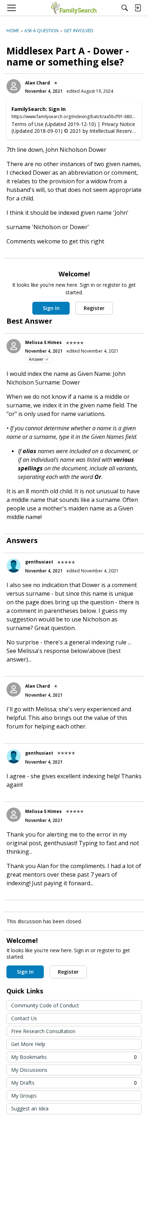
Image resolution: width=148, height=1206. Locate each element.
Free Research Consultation (43, 1031)
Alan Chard (37, 83)
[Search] (124, 8)
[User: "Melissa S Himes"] (13, 346)
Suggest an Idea (29, 1108)
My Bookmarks (74, 1057)
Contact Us (24, 1018)
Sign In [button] (51, 308)
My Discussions (29, 1069)
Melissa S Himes (43, 342)
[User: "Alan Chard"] (13, 86)
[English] (74, 8)
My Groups (24, 1095)
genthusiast (39, 562)
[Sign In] (137, 8)
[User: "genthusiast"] (13, 565)
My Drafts (74, 1082)
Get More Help (28, 1044)
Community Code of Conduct (45, 1005)
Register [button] (94, 308)
